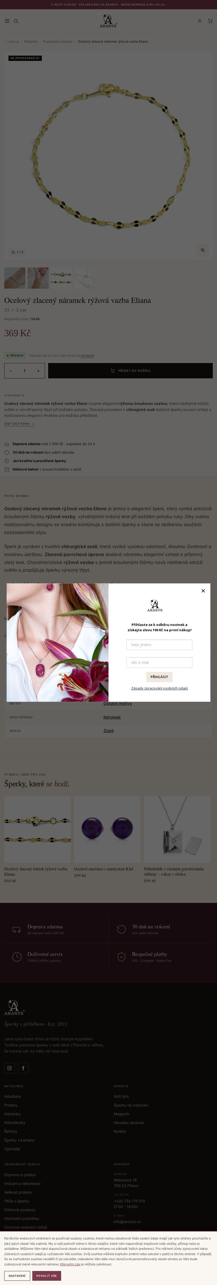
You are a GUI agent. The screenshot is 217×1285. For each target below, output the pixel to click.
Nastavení (17, 1275)
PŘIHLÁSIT (159, 677)
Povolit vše (47, 1275)
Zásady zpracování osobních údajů (159, 688)
